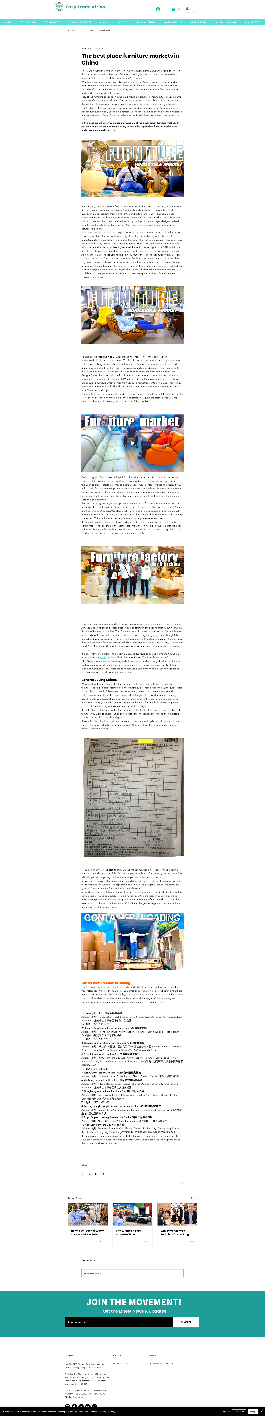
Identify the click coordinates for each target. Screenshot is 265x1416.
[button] (179, 9)
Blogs (92, 30)
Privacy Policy (109, 1411)
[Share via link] (103, 1174)
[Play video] (132, 168)
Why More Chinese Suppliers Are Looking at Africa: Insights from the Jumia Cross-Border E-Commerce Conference (177, 1232)
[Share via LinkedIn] (96, 1174)
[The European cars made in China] (133, 1214)
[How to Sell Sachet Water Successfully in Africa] (88, 1214)
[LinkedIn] (81, 1406)
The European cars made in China (128, 1232)
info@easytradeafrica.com (161, 1363)
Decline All (239, 1411)
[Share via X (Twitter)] (89, 1174)
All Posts (71, 30)
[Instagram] (67, 1406)
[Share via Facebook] (82, 1174)
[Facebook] (74, 1406)
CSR (82, 30)
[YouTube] (88, 1406)
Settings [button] (226, 1411)
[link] (173, 9)
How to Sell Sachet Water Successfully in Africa (87, 1232)
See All (194, 1198)
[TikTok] (94, 1406)
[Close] (261, 1411)
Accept (253, 1411)
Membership (105, 30)
